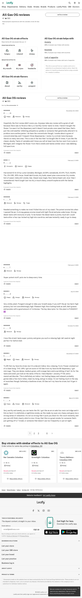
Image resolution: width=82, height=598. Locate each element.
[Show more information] (25, 42)
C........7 (7, 356)
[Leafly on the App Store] (51, 532)
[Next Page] (52, 433)
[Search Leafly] (69, 3)
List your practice (9, 559)
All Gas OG (25, 490)
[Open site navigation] (3, 3)
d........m (7, 113)
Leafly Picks (62, 7)
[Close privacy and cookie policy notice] (78, 588)
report (76, 152)
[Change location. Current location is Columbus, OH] (74, 3)
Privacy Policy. (24, 536)
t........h (7, 200)
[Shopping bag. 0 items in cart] (79, 3)
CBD (69, 7)
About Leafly (7, 568)
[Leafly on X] (38, 510)
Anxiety (48, 42)
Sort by (4, 105)
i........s (7, 400)
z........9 (7, 328)
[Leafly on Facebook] (33, 511)
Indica (18, 490)
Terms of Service (12, 536)
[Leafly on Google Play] (69, 532)
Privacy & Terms (8, 574)
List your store (8, 546)
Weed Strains (11, 490)
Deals (29, 7)
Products (51, 7)
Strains (36, 7)
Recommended (11, 105)
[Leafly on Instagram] (43, 510)
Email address (6, 526)
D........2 (7, 294)
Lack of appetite (51, 57)
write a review (62, 15)
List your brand (8, 554)
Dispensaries (12, 7)
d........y (7, 163)
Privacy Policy (61, 593)
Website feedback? (41, 495)
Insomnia (48, 50)
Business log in (8, 563)
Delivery (22, 7)
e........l (7, 267)
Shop (4, 7)
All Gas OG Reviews (36, 490)
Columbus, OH (36, 446)
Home (3, 490)
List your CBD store (10, 550)
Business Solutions (9, 541)
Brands (43, 7)
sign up (36, 529)
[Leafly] (9, 3)
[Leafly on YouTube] (48, 510)
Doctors (76, 7)
